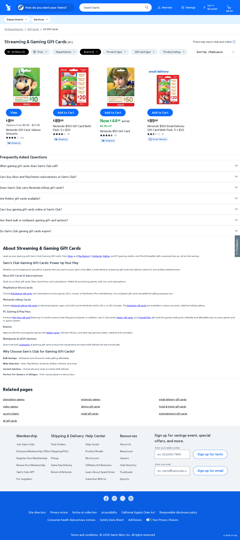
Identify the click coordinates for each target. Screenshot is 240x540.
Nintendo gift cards (136, 305)
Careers (124, 458)
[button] (210, 7)
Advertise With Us (96, 479)
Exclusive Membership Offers (33, 451)
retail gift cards (89, 413)
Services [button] (39, 19)
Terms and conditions (84, 535)
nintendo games (90, 399)
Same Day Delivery (61, 465)
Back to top (231, 535)
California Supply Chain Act (138, 512)
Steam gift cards (125, 317)
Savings (190, 7)
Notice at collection (84, 512)
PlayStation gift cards (21, 293)
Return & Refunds (61, 472)
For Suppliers (24, 479)
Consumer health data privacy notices (71, 520)
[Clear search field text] (138, 7)
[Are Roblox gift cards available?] (236, 198)
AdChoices (135, 520)
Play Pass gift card (21, 317)
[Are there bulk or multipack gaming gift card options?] (236, 220)
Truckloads (126, 472)
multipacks (24, 344)
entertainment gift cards (173, 413)
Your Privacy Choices (165, 520)
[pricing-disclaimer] (234, 41)
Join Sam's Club (25, 444)
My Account (92, 458)
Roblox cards (52, 332)
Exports (124, 479)
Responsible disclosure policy (178, 512)
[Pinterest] (131, 498)
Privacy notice (59, 512)
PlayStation (83, 256)
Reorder (167, 7)
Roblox (106, 256)
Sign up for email (210, 470)
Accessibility (109, 512)
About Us (125, 444)
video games (10, 406)
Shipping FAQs (59, 451)
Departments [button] (15, 19)
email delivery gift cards (173, 399)
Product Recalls (94, 451)
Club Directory (128, 465)
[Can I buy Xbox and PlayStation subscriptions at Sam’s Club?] (236, 177)
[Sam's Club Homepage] (7, 7)
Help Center (92, 444)
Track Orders (58, 444)
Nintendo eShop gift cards (24, 305)
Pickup (55, 458)
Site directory (37, 512)
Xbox (70, 256)
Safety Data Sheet (112, 520)
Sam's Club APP (25, 472)
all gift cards (10, 420)
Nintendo (97, 256)
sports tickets (11, 413)
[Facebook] (106, 498)
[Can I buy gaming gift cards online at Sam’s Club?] (236, 209)
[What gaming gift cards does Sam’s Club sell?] (236, 166)
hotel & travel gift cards (172, 406)
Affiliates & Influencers (99, 465)
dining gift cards (90, 406)
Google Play (145, 317)
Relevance (216, 52)
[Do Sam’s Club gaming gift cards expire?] (236, 231)
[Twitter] (122, 498)
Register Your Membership (31, 458)
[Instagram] (114, 498)
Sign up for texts (210, 454)
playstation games (14, 399)
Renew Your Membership (30, 465)
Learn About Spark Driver (100, 472)
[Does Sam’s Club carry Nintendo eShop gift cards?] (236, 187)
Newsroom (126, 451)
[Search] (147, 7)
